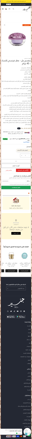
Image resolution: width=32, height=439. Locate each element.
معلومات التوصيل (27, 413)
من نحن (29, 399)
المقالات (29, 363)
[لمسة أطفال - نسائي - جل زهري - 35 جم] (25, 255)
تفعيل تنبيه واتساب (16, 187)
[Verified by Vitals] (16, 433)
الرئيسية (29, 326)
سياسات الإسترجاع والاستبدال (24, 406)
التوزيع (29, 360)
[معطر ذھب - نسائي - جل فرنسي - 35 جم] (11, 255)
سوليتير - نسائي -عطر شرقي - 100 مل (14, 431)
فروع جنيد (29, 416)
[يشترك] (7, 288)
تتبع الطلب (28, 380)
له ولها (29, 336)
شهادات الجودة (27, 427)
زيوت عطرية (28, 350)
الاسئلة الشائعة (27, 386)
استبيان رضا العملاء (26, 423)
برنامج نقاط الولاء (27, 383)
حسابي (29, 373)
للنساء (29, 333)
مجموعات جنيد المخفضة (26, 357)
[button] (12, 9)
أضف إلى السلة (24, 271)
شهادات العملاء (27, 420)
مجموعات (29, 346)
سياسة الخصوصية (27, 403)
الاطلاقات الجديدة (27, 353)
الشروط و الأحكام (27, 410)
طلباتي (29, 376)
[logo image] (26, 9)
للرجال (29, 329)
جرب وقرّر (29, 340)
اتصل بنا (29, 390)
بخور (30, 343)
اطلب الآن (8, 4)
